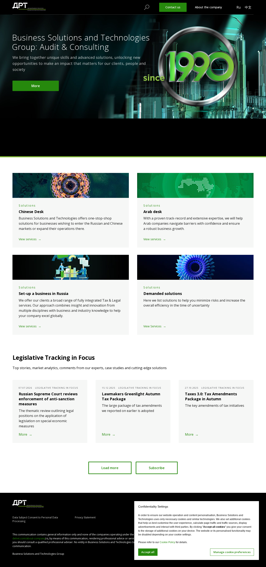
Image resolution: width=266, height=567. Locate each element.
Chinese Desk (31, 211)
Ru (238, 7)
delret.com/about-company (28, 538)
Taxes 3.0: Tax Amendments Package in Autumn (211, 396)
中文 (248, 7)
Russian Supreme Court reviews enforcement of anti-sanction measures (48, 399)
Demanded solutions (162, 293)
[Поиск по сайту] (147, 7)
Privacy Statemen (85, 517)
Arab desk (152, 211)
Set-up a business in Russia (43, 293)
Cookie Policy (167, 542)
